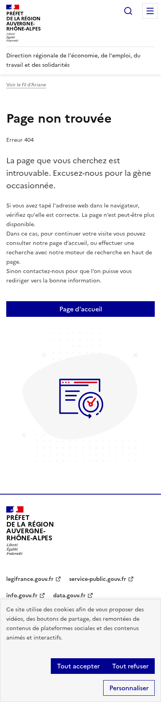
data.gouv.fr (69, 595)
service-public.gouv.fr (97, 579)
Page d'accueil (80, 309)
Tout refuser (130, 666)
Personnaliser (128, 688)
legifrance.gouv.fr (30, 579)
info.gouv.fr (22, 595)
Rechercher (128, 11)
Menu (150, 11)
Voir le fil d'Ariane (26, 84)
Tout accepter (78, 666)
